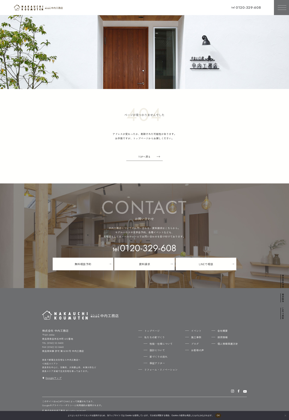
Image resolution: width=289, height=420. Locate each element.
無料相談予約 (282, 281)
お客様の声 (197, 350)
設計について (157, 350)
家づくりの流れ (159, 356)
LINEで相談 (282, 313)
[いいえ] (285, 415)
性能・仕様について (161, 343)
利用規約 (80, 405)
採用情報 (223, 337)
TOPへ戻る (144, 156)
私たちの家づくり (154, 337)
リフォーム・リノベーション (161, 369)
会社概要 (223, 331)
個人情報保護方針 (228, 343)
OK (218, 415)
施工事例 (196, 337)
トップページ (152, 331)
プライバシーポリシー (63, 405)
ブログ (195, 343)
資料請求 (282, 297)
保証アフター (157, 363)
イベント (196, 331)
